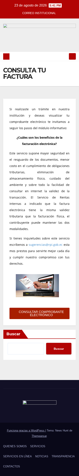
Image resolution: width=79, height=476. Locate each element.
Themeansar (39, 436)
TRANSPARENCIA (63, 456)
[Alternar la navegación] (72, 56)
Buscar (13, 334)
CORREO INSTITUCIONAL (39, 13)
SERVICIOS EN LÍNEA (17, 456)
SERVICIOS (37, 446)
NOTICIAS (41, 456)
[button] (65, 56)
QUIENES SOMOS (15, 446)
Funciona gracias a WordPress (26, 430)
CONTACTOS (11, 466)
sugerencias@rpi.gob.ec (46, 245)
